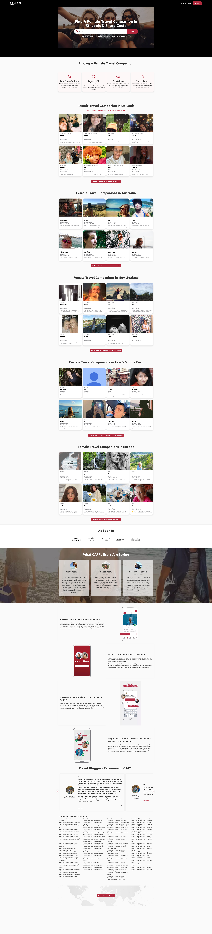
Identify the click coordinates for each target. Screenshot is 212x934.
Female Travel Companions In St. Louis (93, 843)
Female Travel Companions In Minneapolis (118, 822)
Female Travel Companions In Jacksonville (94, 839)
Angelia (86, 135)
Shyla (62, 135)
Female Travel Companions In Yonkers (68, 876)
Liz (109, 220)
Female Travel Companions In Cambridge (117, 843)
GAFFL (88, 110)
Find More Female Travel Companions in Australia (106, 266)
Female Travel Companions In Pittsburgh (93, 845)
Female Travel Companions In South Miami (94, 836)
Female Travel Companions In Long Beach (142, 832)
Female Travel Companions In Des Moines (118, 824)
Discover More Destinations (106, 895)
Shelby (62, 167)
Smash (86, 304)
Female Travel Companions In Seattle (68, 829)
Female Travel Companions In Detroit (141, 826)
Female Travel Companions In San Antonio (94, 826)
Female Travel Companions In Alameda (117, 819)
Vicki (109, 506)
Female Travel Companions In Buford (116, 820)
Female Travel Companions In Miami (116, 850)
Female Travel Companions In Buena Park (117, 826)
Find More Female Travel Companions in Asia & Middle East (106, 435)
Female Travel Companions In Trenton (68, 843)
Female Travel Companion (99, 110)
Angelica (63, 389)
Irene (110, 336)
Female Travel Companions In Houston (68, 862)
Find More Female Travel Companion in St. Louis (106, 181)
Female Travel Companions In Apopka (116, 876)
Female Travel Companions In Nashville (93, 865)
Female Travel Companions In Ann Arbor (142, 819)
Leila (62, 421)
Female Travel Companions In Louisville (142, 838)
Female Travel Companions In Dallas (68, 852)
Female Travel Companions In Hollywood (93, 867)
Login (189, 3)
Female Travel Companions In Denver (68, 836)
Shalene (134, 135)
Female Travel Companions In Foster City (142, 853)
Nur (85, 389)
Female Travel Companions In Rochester (142, 827)
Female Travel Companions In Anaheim (93, 869)
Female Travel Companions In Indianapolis (69, 874)
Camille (134, 336)
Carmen (134, 167)
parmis (86, 474)
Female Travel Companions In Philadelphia (94, 827)
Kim (109, 167)
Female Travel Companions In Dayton (141, 855)
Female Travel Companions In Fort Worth (142, 843)
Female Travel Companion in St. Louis (106, 105)
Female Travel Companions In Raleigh (116, 845)
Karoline (87, 252)
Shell (86, 220)
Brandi (110, 389)
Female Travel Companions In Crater (141, 845)
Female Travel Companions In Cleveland (142, 820)
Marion (134, 474)
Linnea (134, 252)
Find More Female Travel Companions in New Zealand (106, 350)
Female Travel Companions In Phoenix (68, 857)
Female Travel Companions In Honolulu (93, 853)
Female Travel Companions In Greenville (117, 865)
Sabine (134, 506)
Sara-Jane (111, 252)
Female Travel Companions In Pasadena (142, 834)
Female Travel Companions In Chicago (68, 824)
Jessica (134, 421)
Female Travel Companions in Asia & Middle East (106, 362)
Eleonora (111, 474)
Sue (109, 135)
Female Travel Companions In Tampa (68, 872)
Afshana (135, 389)
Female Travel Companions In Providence (93, 846)
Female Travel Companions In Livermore (93, 834)
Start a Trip (183, 3)
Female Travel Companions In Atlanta (68, 834)
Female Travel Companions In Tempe (141, 836)
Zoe (109, 304)
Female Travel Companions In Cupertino (93, 838)
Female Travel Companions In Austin (68, 853)
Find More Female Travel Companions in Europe (106, 519)
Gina (85, 167)
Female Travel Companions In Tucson (141, 822)
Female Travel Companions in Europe (106, 446)
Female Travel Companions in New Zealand (106, 277)
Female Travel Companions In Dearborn (142, 824)
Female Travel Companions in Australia (106, 193)
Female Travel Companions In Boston (68, 855)
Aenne (134, 304)
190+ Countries (97, 36)
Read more (80, 808)
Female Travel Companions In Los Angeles (69, 822)
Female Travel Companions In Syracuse (141, 852)
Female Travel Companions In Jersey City (69, 838)
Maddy (86, 336)
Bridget (62, 336)
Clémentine (64, 252)
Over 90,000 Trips (118, 36)
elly (61, 474)
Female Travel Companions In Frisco (141, 846)
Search (132, 31)
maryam (111, 421)
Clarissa (87, 506)
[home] (16, 3)
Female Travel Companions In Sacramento (93, 832)
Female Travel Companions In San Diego (69, 864)
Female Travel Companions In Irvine (92, 852)
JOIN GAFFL (197, 3)
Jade (62, 506)
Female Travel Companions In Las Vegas (117, 827)
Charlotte (63, 220)
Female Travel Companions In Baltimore (93, 841)
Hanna (134, 220)
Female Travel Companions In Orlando (93, 820)
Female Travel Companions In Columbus (93, 819)
